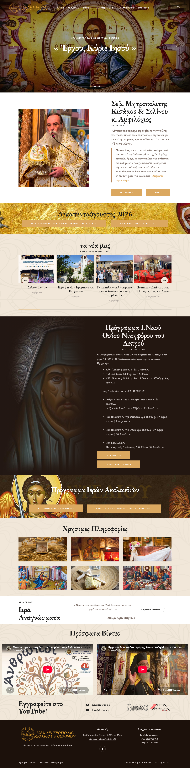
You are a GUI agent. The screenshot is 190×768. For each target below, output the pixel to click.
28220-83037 (152, 742)
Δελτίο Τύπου (37, 287)
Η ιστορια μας (95, 54)
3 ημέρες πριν (37, 292)
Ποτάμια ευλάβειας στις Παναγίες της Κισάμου (153, 289)
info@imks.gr (152, 735)
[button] (164, 280)
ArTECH (167, 762)
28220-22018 (152, 738)
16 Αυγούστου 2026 (152, 296)
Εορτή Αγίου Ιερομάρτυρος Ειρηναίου (75, 289)
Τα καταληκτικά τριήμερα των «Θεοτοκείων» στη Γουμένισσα (114, 291)
